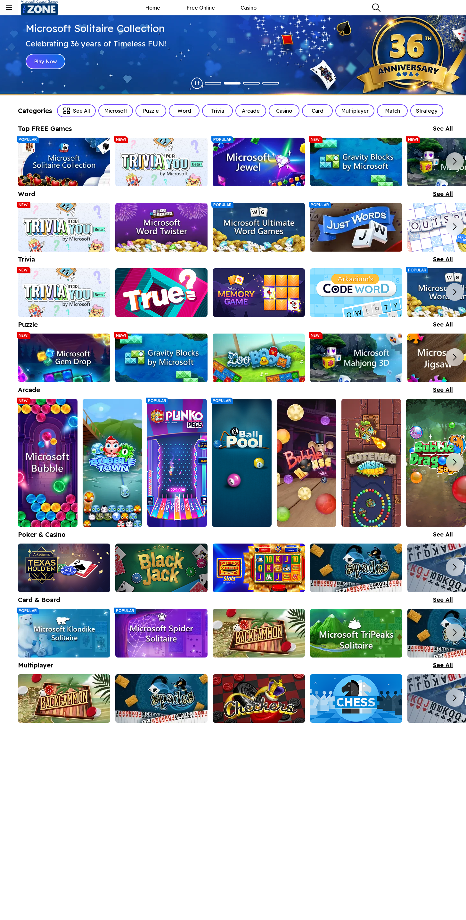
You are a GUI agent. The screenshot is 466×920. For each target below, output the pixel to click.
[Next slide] (455, 161)
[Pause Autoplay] (197, 83)
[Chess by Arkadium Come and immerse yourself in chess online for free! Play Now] (356, 698)
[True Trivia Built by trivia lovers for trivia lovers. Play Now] (161, 292)
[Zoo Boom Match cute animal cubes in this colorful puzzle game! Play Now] (259, 358)
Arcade (251, 111)
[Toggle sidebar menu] (9, 7)
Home (152, 7)
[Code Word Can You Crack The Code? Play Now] (356, 292)
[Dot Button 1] (213, 83)
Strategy (426, 111)
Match (392, 111)
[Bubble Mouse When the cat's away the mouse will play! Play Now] (306, 463)
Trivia (217, 111)
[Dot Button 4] (270, 83)
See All (81, 111)
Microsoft (115, 111)
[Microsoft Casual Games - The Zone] (44, 7)
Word (184, 111)
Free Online (200, 7)
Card (317, 111)
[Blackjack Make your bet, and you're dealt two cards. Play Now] (161, 568)
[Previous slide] (27, 161)
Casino (249, 7)
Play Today (47, 61)
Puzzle (151, 111)
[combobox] (376, 7)
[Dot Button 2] (232, 83)
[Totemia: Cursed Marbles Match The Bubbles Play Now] (371, 463)
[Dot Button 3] (251, 83)
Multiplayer (355, 111)
